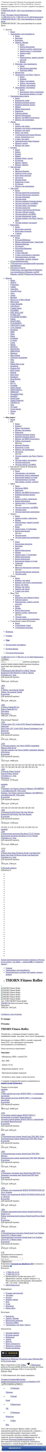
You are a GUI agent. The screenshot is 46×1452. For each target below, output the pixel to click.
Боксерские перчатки (14, 1320)
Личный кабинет (12, 1333)
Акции (8, 1339)
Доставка (9, 15)
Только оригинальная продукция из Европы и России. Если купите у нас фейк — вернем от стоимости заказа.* (23, 962)
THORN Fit (5, 1003)
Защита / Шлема (12, 1318)
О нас (3, 15)
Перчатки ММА (12, 1323)
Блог (7, 1302)
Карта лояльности (13, 1344)
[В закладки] (2, 679)
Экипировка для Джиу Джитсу (18, 1325)
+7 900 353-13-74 (12, 1274)
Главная (9, 968)
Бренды (9, 1341)
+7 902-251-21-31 (22, 17)
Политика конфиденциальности (13, 1380)
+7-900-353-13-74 (8, 17)
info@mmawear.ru (36, 17)
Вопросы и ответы (13, 1346)
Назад (12, 32)
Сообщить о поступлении (11, 1014)
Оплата (17, 15)
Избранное (10, 1337)
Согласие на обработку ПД (29, 1382)
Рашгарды (10, 1316)
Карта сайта (10, 1308)
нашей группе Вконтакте (11, 1083)
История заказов (12, 1335)
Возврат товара (12, 1300)
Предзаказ (5, 713)
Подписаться (6, 1261)
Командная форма (13, 1348)
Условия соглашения (9, 1379)
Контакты (24, 15)
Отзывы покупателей (14, 1293)
